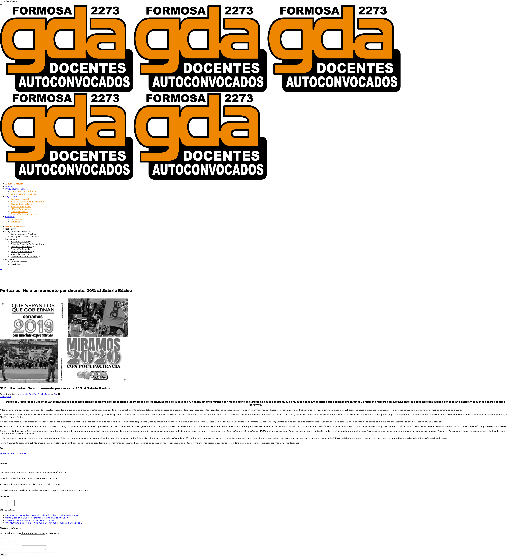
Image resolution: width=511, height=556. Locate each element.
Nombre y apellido (10, 535)
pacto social (24, 453)
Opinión (32, 394)
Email (4, 538)
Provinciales (44, 394)
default (24, 394)
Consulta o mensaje (11, 549)
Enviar (3, 555)
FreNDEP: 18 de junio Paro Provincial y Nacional (29, 520)
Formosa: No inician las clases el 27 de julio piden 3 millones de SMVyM (42, 515)
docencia (12, 453)
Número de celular (10, 544)
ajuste (3, 453)
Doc (55, 394)
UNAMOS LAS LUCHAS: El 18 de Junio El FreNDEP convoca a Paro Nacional (43, 523)
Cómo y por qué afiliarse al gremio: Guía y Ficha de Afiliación (36, 517)
